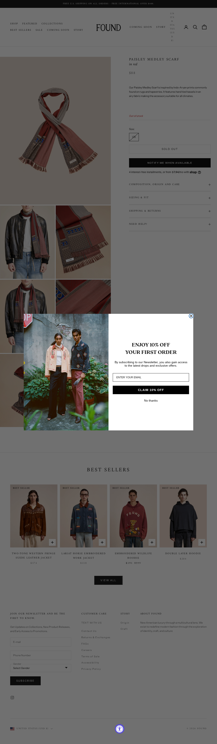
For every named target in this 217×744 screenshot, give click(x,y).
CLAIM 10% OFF (151, 390)
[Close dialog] (191, 316)
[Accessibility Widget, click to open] (119, 729)
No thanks (151, 400)
